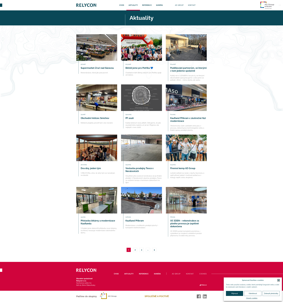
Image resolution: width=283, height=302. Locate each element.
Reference (147, 5)
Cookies (203, 274)
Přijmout (234, 293)
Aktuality (133, 5)
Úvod (121, 5)
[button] (278, 280)
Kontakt (192, 5)
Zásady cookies (251, 298)
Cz (280, 5)
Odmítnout (253, 293)
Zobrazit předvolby (271, 293)
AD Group (179, 5)
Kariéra (159, 5)
